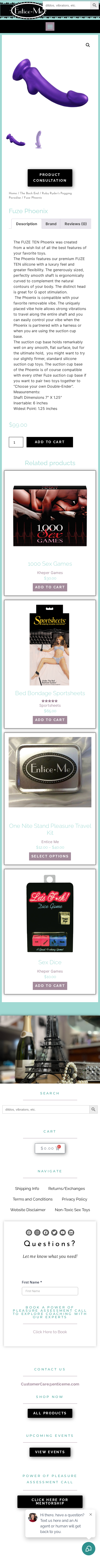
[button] (50, 26)
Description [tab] (26, 223)
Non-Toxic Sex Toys (72, 1209)
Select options (50, 856)
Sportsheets (50, 705)
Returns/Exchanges (66, 1188)
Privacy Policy (74, 1199)
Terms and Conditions (33, 1199)
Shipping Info (27, 1188)
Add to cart (50, 442)
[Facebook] (46, 1232)
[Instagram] (37, 1232)
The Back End (29, 193)
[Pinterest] (29, 1232)
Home (13, 193)
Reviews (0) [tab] (76, 223)
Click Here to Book (50, 1332)
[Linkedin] (71, 1232)
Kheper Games (50, 572)
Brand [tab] (51, 223)
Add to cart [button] (50, 587)
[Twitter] (54, 1232)
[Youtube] (63, 1232)
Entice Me (50, 841)
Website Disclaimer (28, 1209)
